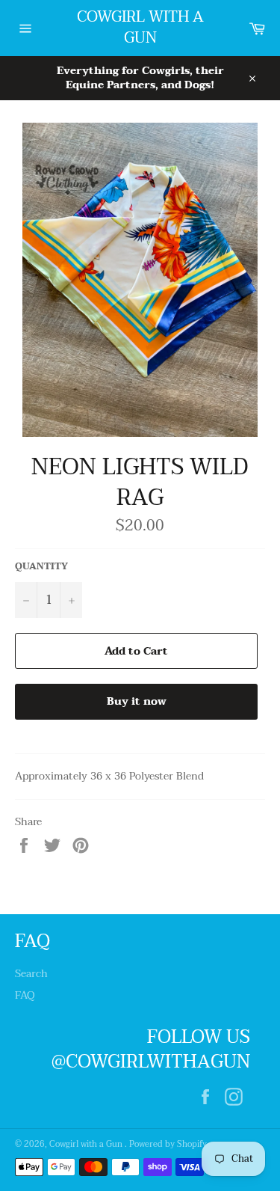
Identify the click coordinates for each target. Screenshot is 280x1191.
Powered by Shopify (168, 1144)
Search (31, 973)
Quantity (41, 566)
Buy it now (137, 701)
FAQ (25, 995)
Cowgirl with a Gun (140, 28)
